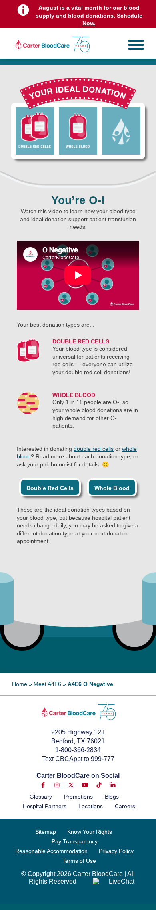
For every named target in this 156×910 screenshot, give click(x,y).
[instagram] (57, 785)
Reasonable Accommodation (51, 851)
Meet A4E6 (47, 684)
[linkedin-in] (113, 785)
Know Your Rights (89, 832)
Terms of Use (79, 861)
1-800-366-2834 (78, 750)
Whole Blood (112, 488)
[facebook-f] (43, 785)
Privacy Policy (116, 851)
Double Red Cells (50, 488)
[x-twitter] (71, 785)
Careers (125, 806)
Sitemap (45, 832)
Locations (90, 806)
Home (19, 684)
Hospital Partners (44, 806)
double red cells (94, 449)
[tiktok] (99, 785)
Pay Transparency (75, 841)
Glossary (41, 796)
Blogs (112, 796)
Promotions (78, 796)
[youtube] (85, 785)
